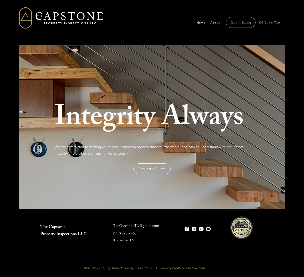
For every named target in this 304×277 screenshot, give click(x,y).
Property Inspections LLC (63, 234)
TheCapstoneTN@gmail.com (136, 225)
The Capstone (53, 227)
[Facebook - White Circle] (187, 229)
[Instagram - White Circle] (194, 229)
